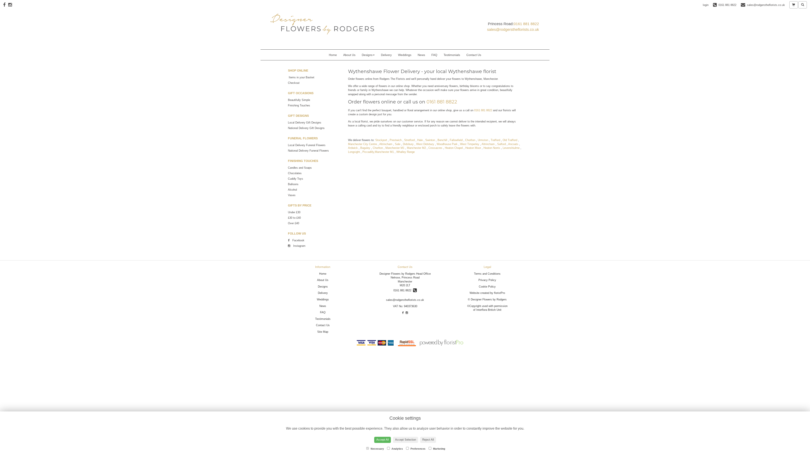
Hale (420, 140)
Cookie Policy (487, 286)
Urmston (483, 140)
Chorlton (470, 140)
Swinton (430, 140)
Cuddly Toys (295, 178)
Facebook (298, 240)
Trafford (495, 140)
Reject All (428, 439)
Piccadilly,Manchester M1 (378, 151)
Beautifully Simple (299, 100)
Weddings (404, 55)
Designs (367, 55)
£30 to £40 (294, 217)
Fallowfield (456, 140)
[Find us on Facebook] (5, 4)
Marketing (438, 448)
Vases (292, 195)
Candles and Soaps (300, 167)
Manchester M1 (394, 147)
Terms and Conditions (487, 273)
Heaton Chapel (454, 147)
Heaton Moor (473, 147)
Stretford (409, 140)
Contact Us (473, 55)
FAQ (434, 55)
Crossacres (435, 147)
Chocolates (295, 173)
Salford (501, 144)
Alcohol (292, 189)
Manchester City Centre (362, 144)
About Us (349, 55)
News (421, 55)
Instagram (298, 245)
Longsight (354, 151)
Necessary (377, 448)
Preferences (417, 448)
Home (333, 55)
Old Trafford (510, 140)
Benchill (442, 140)
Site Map (322, 331)
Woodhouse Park (447, 144)
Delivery (386, 55)
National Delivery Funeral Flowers (308, 150)
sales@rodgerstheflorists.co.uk (513, 29)
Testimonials (452, 55)
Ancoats (513, 144)
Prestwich (396, 140)
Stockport (381, 140)
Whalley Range (405, 151)
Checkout (294, 82)
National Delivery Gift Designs (306, 128)
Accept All (382, 439)
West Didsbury (425, 144)
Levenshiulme (511, 147)
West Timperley (469, 144)
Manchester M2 (416, 147)
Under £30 (294, 212)
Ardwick (353, 147)
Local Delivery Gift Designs (304, 122)
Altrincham (385, 144)
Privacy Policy (487, 280)
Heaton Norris (491, 147)
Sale (397, 144)
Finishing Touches (299, 105)
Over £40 (293, 223)
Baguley (365, 147)
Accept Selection (405, 439)
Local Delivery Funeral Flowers (306, 145)
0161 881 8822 (526, 24)
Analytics (397, 448)
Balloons (293, 184)
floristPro (499, 292)
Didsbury (408, 144)
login (706, 5)
